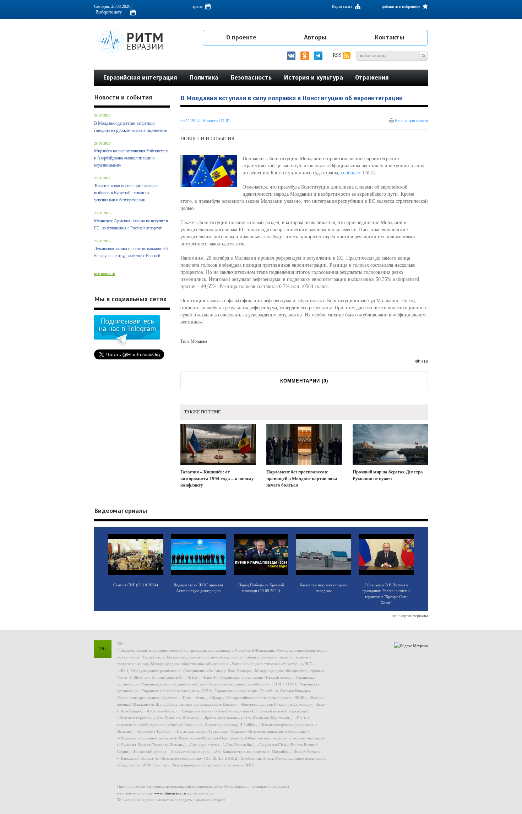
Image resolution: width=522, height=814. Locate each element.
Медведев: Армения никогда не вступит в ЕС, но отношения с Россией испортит (131, 224)
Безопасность (251, 77)
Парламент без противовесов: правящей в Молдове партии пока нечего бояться (301, 478)
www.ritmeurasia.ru (170, 793)
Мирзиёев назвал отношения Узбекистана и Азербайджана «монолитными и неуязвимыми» (131, 158)
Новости (210, 120)
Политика (203, 77)
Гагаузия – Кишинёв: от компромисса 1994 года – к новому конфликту (217, 478)
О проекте (241, 37)
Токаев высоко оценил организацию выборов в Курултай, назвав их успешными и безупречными (126, 192)
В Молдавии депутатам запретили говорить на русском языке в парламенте (130, 127)
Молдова (199, 341)
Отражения (372, 77)
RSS (338, 55)
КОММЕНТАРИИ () (304, 381)
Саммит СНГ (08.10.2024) (135, 585)
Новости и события (207, 138)
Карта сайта (342, 6)
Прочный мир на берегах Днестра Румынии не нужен (388, 475)
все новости (104, 273)
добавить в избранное (401, 6)
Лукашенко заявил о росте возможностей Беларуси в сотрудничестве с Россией (131, 252)
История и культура (313, 77)
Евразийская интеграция (140, 77)
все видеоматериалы (410, 615)
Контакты (389, 37)
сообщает (351, 172)
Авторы (315, 37)
